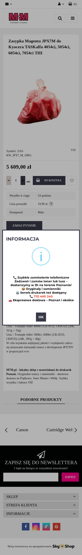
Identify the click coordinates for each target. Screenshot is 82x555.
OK (41, 317)
